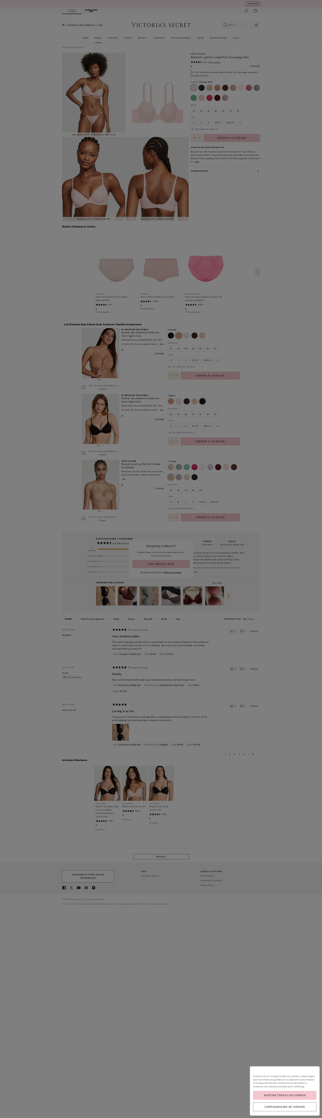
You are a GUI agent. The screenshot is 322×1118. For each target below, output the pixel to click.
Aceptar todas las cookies (285, 1095)
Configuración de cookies (285, 1106)
